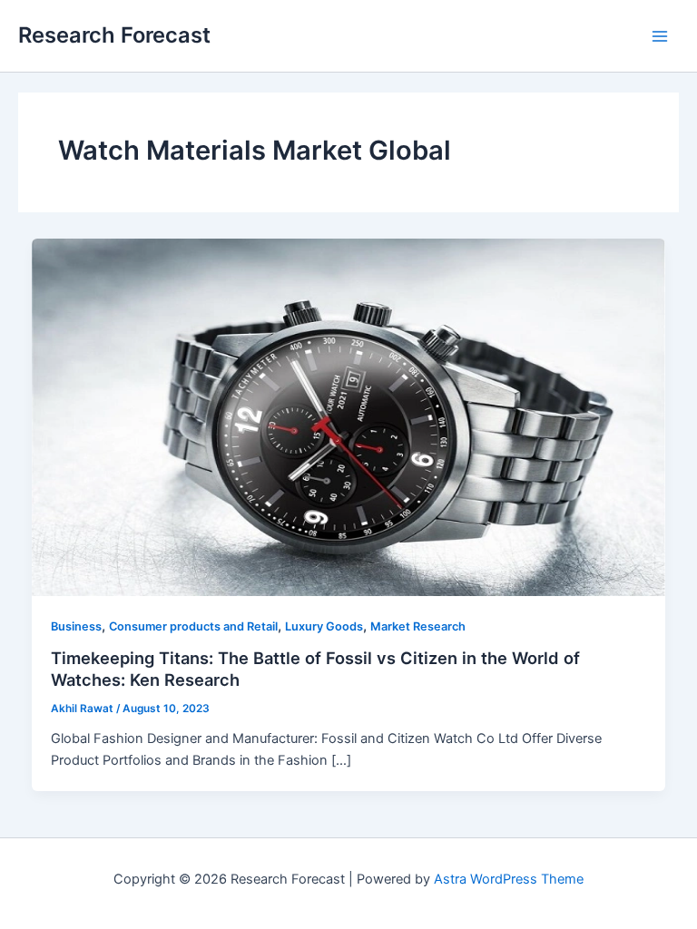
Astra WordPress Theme (509, 879)
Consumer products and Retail (193, 626)
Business (76, 626)
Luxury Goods (324, 626)
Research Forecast (114, 35)
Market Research (418, 626)
